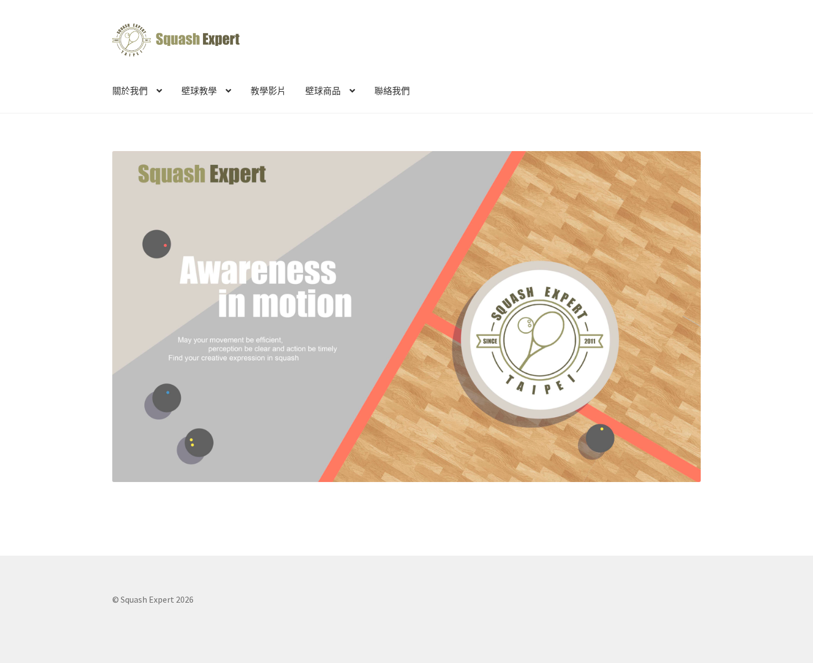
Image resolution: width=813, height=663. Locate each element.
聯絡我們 (392, 90)
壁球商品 (323, 90)
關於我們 (130, 90)
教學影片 (268, 90)
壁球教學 (199, 90)
